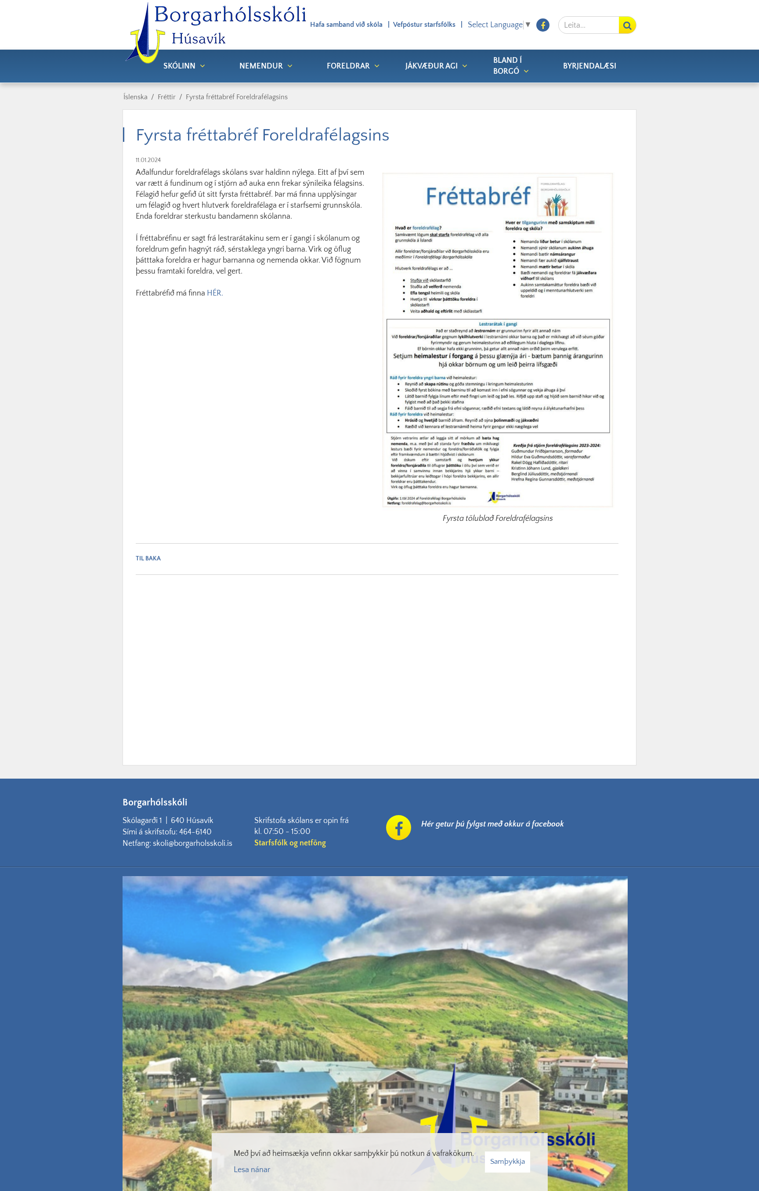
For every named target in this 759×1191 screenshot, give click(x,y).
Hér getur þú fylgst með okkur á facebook (492, 824)
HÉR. (215, 293)
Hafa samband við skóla (346, 25)
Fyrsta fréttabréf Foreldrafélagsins (237, 97)
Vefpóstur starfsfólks (424, 25)
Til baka (148, 558)
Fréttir (167, 97)
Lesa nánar (252, 1170)
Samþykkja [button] (507, 1162)
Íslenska (135, 97)
